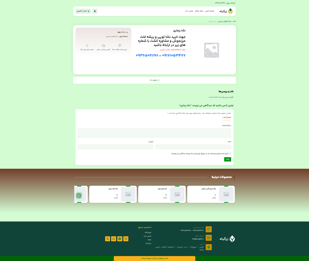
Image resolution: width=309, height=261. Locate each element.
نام (229, 141)
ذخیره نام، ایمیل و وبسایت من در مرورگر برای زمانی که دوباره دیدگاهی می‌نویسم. (200, 153)
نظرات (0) (153, 80)
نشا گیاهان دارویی (224, 21)
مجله (149, 239)
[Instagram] (125, 238)
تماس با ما (189, 11)
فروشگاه (148, 232)
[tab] (154, 80)
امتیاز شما (227, 117)
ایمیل (150, 141)
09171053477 (173, 56)
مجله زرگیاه (199, 11)
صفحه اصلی (209, 11)
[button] (79, 195)
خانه (234, 21)
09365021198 (220, 3)
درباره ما (148, 243)
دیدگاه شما (226, 125)
